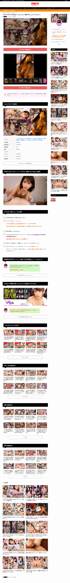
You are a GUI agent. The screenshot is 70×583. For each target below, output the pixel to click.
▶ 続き (45, 80)
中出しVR (5, 16)
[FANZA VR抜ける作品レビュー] (35, 4)
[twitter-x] (65, 0)
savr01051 (27, 93)
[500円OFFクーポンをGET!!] (35, 10)
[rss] (66, 0)
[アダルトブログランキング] (53, 199)
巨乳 (12, 577)
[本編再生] (25, 45)
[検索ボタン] (53, 8)
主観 (9, 577)
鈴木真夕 (18, 142)
